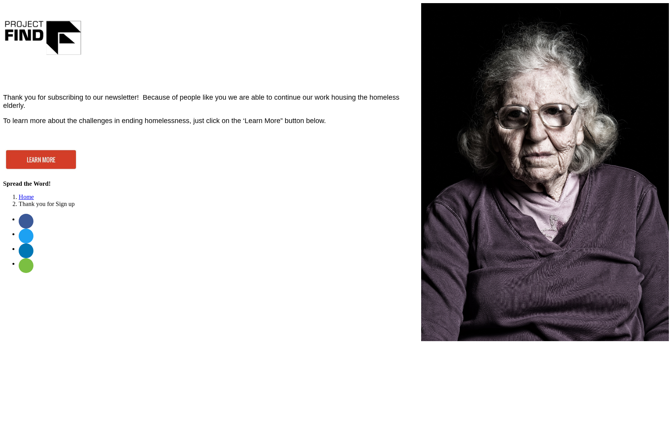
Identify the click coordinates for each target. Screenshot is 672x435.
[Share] (26, 221)
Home (26, 197)
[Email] (26, 265)
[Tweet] (26, 236)
